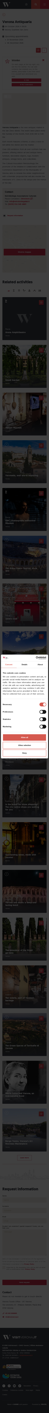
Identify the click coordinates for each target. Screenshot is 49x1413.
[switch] (42, 712)
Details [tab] (24, 665)
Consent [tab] (8, 665)
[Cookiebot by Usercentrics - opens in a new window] (35, 657)
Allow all (24, 737)
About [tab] (40, 665)
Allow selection (24, 745)
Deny (24, 753)
